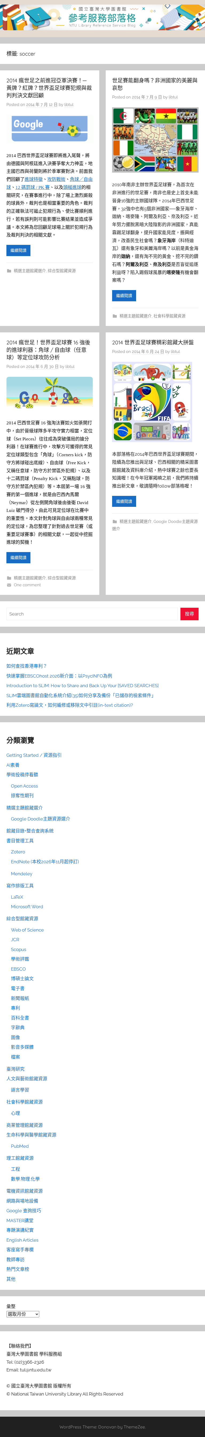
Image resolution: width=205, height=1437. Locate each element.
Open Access (24, 786)
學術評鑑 (20, 959)
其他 (10, 1279)
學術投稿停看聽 (22, 774)
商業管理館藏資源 (24, 1125)
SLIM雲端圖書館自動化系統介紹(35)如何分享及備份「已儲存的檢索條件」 (81, 695)
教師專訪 (15, 1259)
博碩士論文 (22, 978)
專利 (15, 1008)
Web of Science (27, 930)
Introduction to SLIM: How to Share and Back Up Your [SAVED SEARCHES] (82, 685)
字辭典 (18, 1027)
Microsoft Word (27, 906)
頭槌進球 (72, 187)
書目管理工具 (20, 840)
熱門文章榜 (17, 1269)
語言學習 (20, 1090)
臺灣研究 (15, 1069)
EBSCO (18, 969)
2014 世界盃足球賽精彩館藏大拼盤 (153, 342)
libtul (68, 104)
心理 (15, 1113)
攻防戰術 (56, 179)
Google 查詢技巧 (23, 1210)
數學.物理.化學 (25, 1179)
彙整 (10, 1306)
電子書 (18, 988)
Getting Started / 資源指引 (34, 755)
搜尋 (189, 614)
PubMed (20, 1146)
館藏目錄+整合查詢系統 (30, 831)
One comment (27, 585)
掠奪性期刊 (22, 795)
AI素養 (12, 765)
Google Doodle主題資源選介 (40, 819)
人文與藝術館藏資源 (26, 1078)
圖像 (15, 1037)
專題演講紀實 (20, 1230)
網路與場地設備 (22, 1201)
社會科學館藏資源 (169, 316)
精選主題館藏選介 (30, 270)
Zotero (18, 851)
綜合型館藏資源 (62, 270)
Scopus (18, 949)
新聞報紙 (20, 998)
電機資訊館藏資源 (24, 1191)
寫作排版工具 (20, 885)
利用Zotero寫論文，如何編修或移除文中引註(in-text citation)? (69, 705)
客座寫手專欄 (20, 1249)
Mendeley (21, 873)
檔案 (15, 1057)
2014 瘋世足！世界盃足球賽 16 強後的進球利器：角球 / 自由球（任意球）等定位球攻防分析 (48, 350)
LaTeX (17, 897)
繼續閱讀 (18, 250)
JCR (15, 939)
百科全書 (20, 1018)
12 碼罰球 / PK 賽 (32, 187)
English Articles (22, 1240)
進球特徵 (34, 179)
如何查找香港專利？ (26, 666)
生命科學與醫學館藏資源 (31, 1135)
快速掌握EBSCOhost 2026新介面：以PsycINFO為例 (59, 676)
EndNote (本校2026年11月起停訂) (45, 861)
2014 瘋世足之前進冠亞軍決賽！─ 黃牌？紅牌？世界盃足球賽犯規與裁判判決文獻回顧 (49, 88)
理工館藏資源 (20, 1158)
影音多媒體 (22, 1047)
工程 (15, 1169)
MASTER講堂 (19, 1220)
